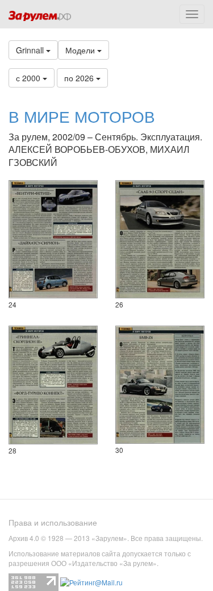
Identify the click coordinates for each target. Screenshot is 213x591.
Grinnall (31, 50)
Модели (81, 50)
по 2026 (80, 78)
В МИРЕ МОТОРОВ (82, 116)
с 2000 (29, 78)
